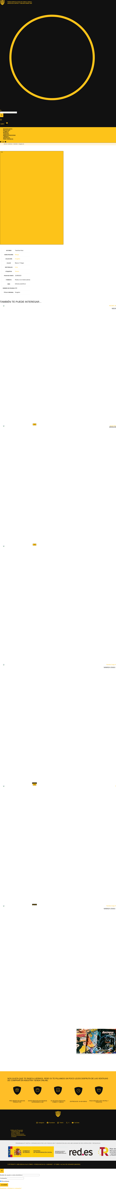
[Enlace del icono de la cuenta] (1, 120)
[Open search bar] (0, 110)
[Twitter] (0, 142)
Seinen (15, 144)
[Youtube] (5, 142)
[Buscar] (1, 115)
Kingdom (17, 258)
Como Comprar (15, 1132)
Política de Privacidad (17, 1130)
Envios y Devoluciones (17, 1134)
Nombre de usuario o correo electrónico (11, 1175)
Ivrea (16, 267)
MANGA (10, 144)
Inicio (5, 144)
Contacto (13, 1136)
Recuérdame (5, 1181)
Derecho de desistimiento (18, 1135)
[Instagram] (3, 142)
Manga (17, 254)
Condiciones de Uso (17, 1131)
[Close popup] (2, 1171)
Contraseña (3, 1178)
